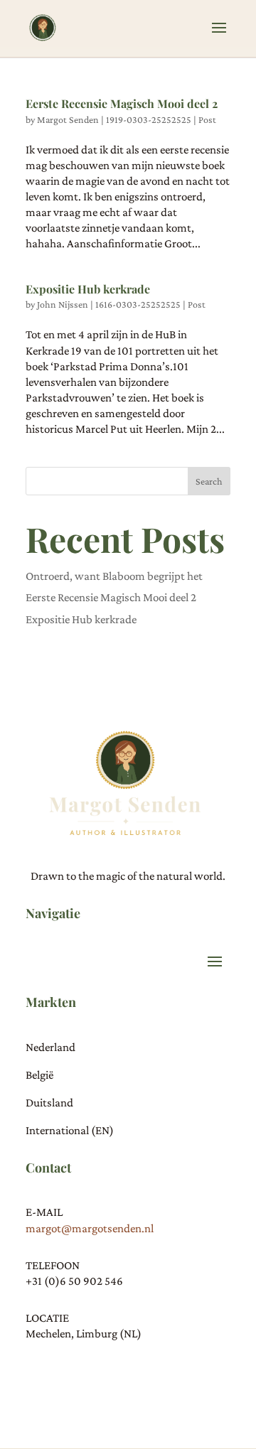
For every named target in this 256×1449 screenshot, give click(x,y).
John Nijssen (62, 304)
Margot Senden (68, 119)
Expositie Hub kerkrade (88, 288)
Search (209, 481)
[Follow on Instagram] (37, 1374)
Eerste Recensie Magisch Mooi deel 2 (122, 103)
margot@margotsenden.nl (90, 1228)
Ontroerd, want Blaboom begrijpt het (114, 576)
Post (207, 119)
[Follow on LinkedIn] (65, 1374)
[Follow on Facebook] (93, 1374)
